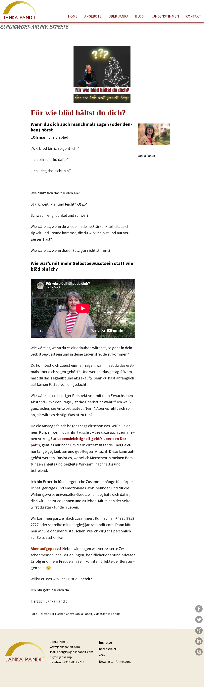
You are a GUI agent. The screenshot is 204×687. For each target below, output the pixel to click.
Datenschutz (108, 649)
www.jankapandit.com (65, 647)
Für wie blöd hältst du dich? (78, 112)
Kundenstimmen (164, 16)
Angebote (93, 16)
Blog (139, 16)
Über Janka (118, 16)
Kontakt (193, 16)
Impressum (107, 642)
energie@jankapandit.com (75, 652)
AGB (102, 655)
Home (72, 16)
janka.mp (65, 657)
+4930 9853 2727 (73, 662)
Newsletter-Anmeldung (115, 661)
